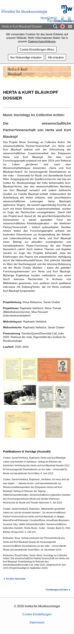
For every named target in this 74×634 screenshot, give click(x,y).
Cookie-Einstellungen (37, 614)
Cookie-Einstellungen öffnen (37, 49)
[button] (63, 26)
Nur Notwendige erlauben (26, 57)
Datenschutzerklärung (41, 41)
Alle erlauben (56, 57)
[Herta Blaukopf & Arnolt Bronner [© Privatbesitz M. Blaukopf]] (20, 398)
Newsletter (43, 18)
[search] (55, 26)
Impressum (37, 622)
